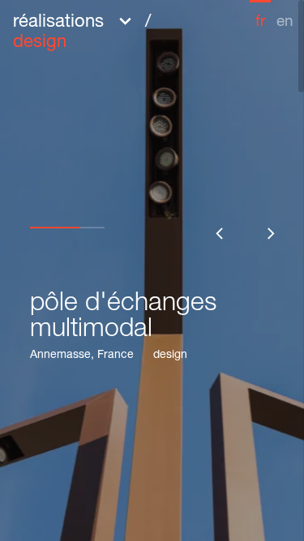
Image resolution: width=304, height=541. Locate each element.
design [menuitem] (39, 43)
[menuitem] (260, 15)
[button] (115, 30)
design (170, 355)
